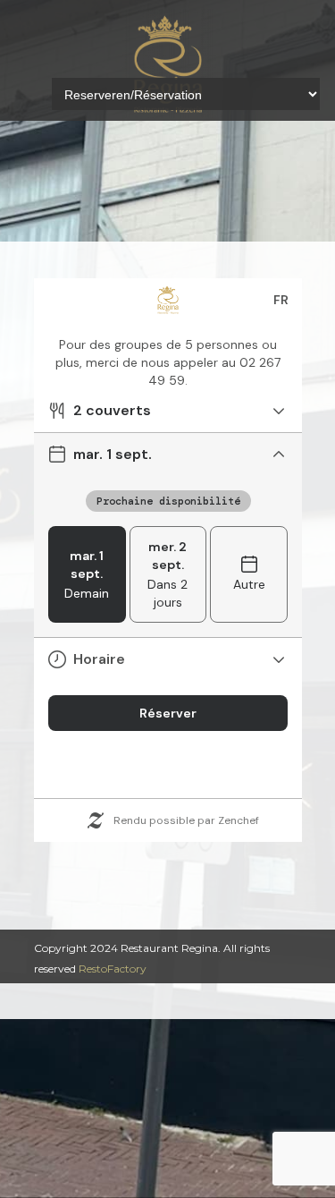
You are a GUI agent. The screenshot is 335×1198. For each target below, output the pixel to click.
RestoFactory (113, 968)
